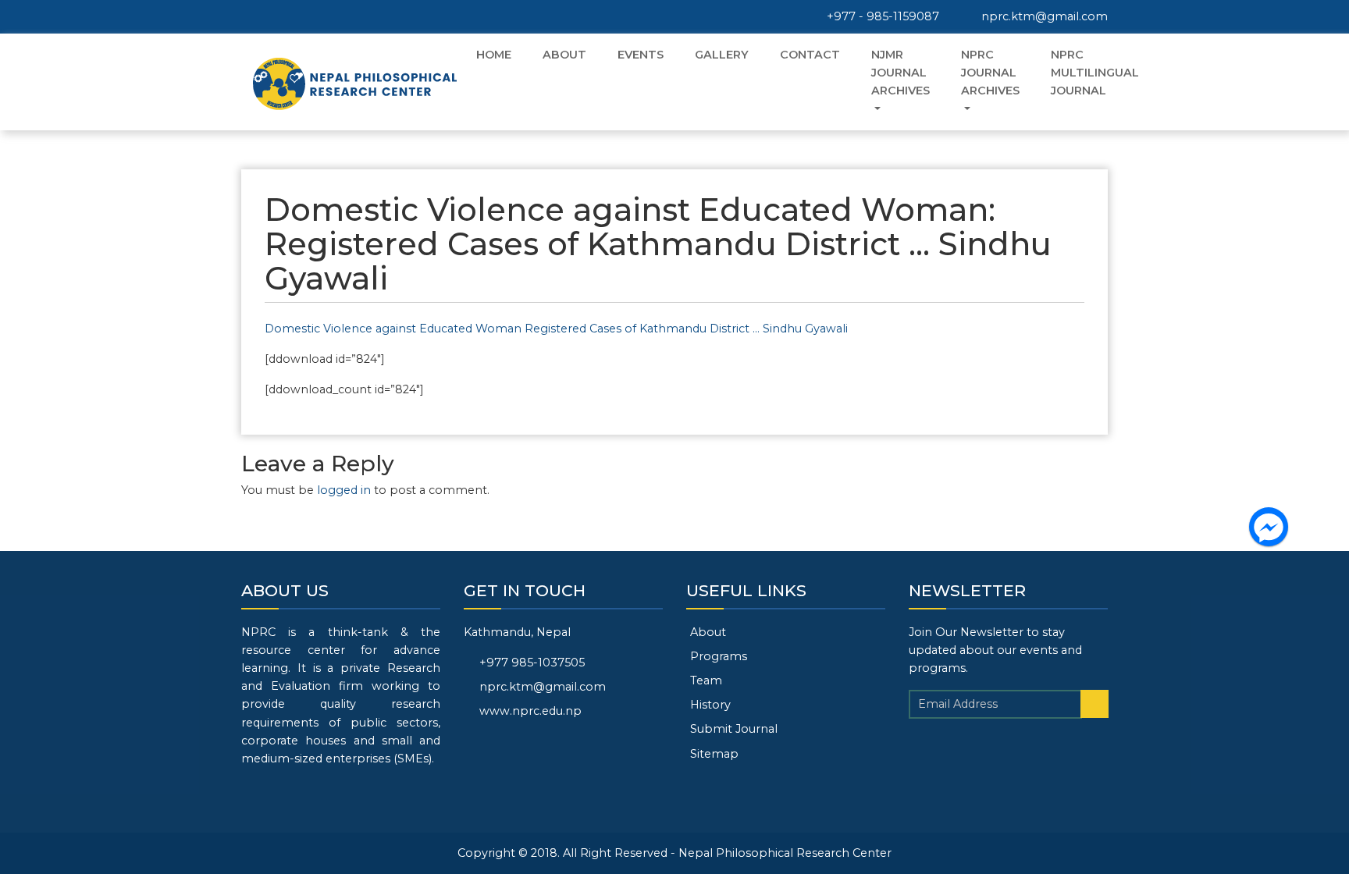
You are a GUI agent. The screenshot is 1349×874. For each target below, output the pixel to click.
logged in (344, 490)
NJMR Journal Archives (900, 73)
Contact (810, 55)
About (564, 55)
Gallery (722, 55)
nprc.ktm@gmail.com (1043, 16)
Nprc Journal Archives (990, 73)
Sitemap (714, 754)
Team (706, 680)
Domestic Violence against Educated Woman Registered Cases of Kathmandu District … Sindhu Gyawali (556, 329)
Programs (718, 656)
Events (641, 55)
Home (493, 55)
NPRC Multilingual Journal (1095, 73)
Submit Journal (734, 729)
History (710, 705)
